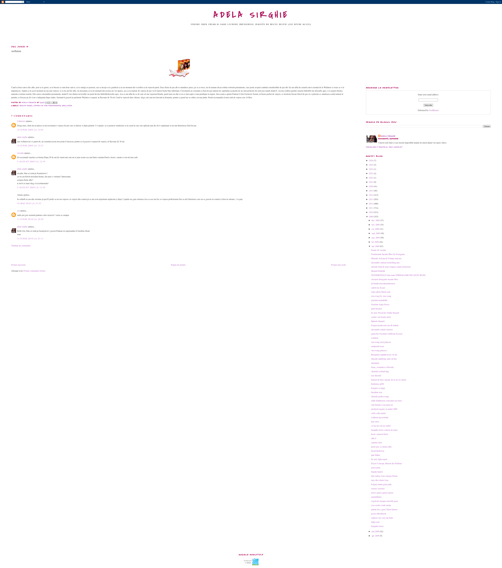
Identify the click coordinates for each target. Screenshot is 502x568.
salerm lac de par (378, 287)
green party (375, 467)
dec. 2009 (376, 220)
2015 (371, 190)
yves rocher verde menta (381, 505)
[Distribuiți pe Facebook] (54, 102)
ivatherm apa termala (379, 417)
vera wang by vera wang (381, 296)
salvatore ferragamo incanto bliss (384, 279)
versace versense (378, 488)
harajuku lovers (377, 526)
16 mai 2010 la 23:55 (29, 203)
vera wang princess (379, 350)
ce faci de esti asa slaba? (381, 425)
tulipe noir (375, 522)
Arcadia (20, 153)
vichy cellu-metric (378, 413)
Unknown (21, 121)
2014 (371, 195)
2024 (371, 169)
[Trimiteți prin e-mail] (46, 102)
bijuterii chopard (377, 321)
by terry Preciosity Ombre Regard (385, 312)
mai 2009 (376, 531)
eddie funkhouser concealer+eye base (386, 400)
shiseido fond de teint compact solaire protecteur (391, 266)
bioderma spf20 (377, 383)
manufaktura (376, 496)
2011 (371, 207)
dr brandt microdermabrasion (383, 283)
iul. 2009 (375, 241)
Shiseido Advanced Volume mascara (386, 258)
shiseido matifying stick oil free (384, 358)
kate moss (375, 421)
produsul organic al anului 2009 (384, 409)
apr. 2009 (376, 535)
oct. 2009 (376, 229)
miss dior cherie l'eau (379, 480)
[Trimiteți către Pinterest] (56, 102)
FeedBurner (434, 110)
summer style (376, 442)
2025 (371, 164)
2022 (371, 177)
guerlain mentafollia (379, 300)
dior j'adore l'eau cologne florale (384, 476)
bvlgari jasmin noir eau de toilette (384, 325)
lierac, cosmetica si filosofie (382, 367)
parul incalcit (376, 308)
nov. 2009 (376, 224)
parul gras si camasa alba (381, 446)
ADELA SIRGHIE (251, 15)
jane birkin (375, 455)
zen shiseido (376, 375)
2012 (371, 203)
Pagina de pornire (178, 264)
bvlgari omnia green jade (381, 484)
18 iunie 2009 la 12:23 (30, 145)
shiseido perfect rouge (380, 396)
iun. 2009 (376, 246)
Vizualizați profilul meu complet (384, 147)
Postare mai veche (338, 264)
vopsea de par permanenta (47, 105)
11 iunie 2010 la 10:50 (30, 219)
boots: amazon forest (379, 434)
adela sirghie (22, 137)
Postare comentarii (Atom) (34, 270)
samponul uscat (377, 346)
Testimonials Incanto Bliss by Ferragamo (388, 254)
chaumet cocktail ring (380, 371)
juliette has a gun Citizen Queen (384, 509)
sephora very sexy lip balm (382, 517)
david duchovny (377, 450)
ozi (18, 210)
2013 (371, 199)
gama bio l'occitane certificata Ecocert (386, 333)
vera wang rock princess (381, 342)
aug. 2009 (376, 237)
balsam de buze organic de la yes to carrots (388, 379)
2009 (371, 216)
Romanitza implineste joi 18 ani (384, 354)
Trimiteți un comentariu (20, 245)
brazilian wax (376, 392)
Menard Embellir (378, 270)
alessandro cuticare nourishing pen (385, 262)
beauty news (26, 105)
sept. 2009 (376, 233)
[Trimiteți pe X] (51, 102)
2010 (371, 212)
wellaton (67, 105)
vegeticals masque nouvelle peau (384, 501)
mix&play (375, 363)
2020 (371, 186)
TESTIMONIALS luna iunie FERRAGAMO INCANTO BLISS (398, 275)
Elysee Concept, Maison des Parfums (386, 463)
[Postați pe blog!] (49, 102)
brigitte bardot (377, 471)
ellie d (373, 438)
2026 (371, 160)
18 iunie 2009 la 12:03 (30, 129)
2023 (371, 173)
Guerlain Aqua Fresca (380, 304)
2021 (371, 182)
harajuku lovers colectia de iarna (384, 429)
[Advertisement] (251, 36)
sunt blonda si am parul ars (382, 404)
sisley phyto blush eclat (380, 291)
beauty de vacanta (378, 250)
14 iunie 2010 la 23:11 (30, 238)
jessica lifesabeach (378, 513)
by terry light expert (379, 459)
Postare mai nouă (18, 264)
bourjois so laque (378, 388)
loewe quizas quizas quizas (382, 492)
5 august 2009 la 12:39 (31, 161)
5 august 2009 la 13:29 (31, 187)
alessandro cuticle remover (382, 329)
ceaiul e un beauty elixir (381, 317)
